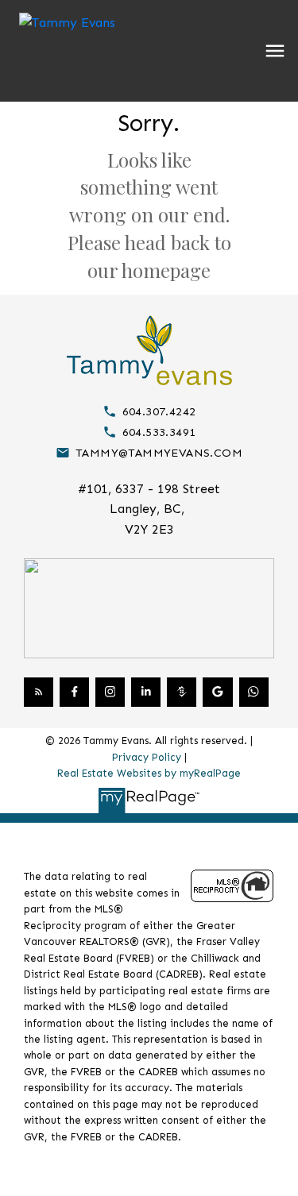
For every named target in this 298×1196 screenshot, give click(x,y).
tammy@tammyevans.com (158, 453)
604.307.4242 (159, 411)
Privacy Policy (146, 757)
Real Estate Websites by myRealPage (149, 773)
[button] (149, 411)
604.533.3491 (159, 432)
